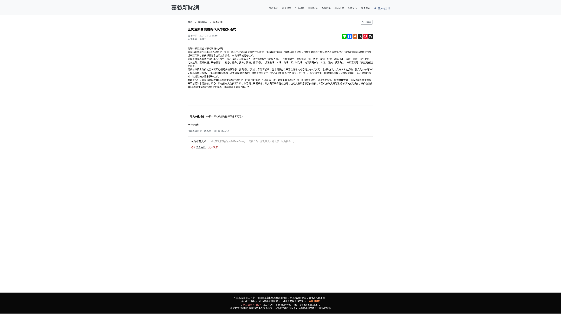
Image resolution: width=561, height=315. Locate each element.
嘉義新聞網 (185, 8)
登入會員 (201, 147)
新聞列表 (202, 22)
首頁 (190, 22)
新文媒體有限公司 (252, 304)
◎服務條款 (315, 301)
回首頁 (367, 22)
